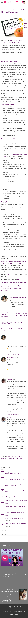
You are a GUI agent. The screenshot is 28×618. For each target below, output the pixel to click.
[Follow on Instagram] (5, 600)
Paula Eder (9, 379)
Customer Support (14, 607)
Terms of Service (17, 606)
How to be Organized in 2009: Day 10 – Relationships (7, 314)
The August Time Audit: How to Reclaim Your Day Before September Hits (15, 472)
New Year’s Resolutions (12, 288)
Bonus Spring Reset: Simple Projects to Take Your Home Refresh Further (16, 484)
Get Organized (13, 285)
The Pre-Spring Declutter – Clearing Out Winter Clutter (15, 507)
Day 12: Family (11, 274)
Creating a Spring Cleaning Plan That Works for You (16, 501)
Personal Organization (9, 286)
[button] (2, 2)
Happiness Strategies (17, 611)
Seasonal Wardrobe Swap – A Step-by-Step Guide (16, 490)
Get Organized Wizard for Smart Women (11, 263)
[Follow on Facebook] (2, 600)
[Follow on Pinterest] (7, 600)
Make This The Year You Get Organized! (14, 518)
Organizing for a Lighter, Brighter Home (15, 496)
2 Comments (8, 503)
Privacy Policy (10, 606)
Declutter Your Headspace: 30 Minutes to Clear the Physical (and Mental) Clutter (15, 478)
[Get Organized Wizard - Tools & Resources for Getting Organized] (15, 2)
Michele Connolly (11, 336)
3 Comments (9, 515)
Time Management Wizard (17, 261)
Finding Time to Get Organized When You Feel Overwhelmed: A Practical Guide (15, 524)
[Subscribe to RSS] (10, 600)
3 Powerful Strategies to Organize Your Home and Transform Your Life (14, 513)
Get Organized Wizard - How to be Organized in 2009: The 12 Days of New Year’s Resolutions (12, 328)
